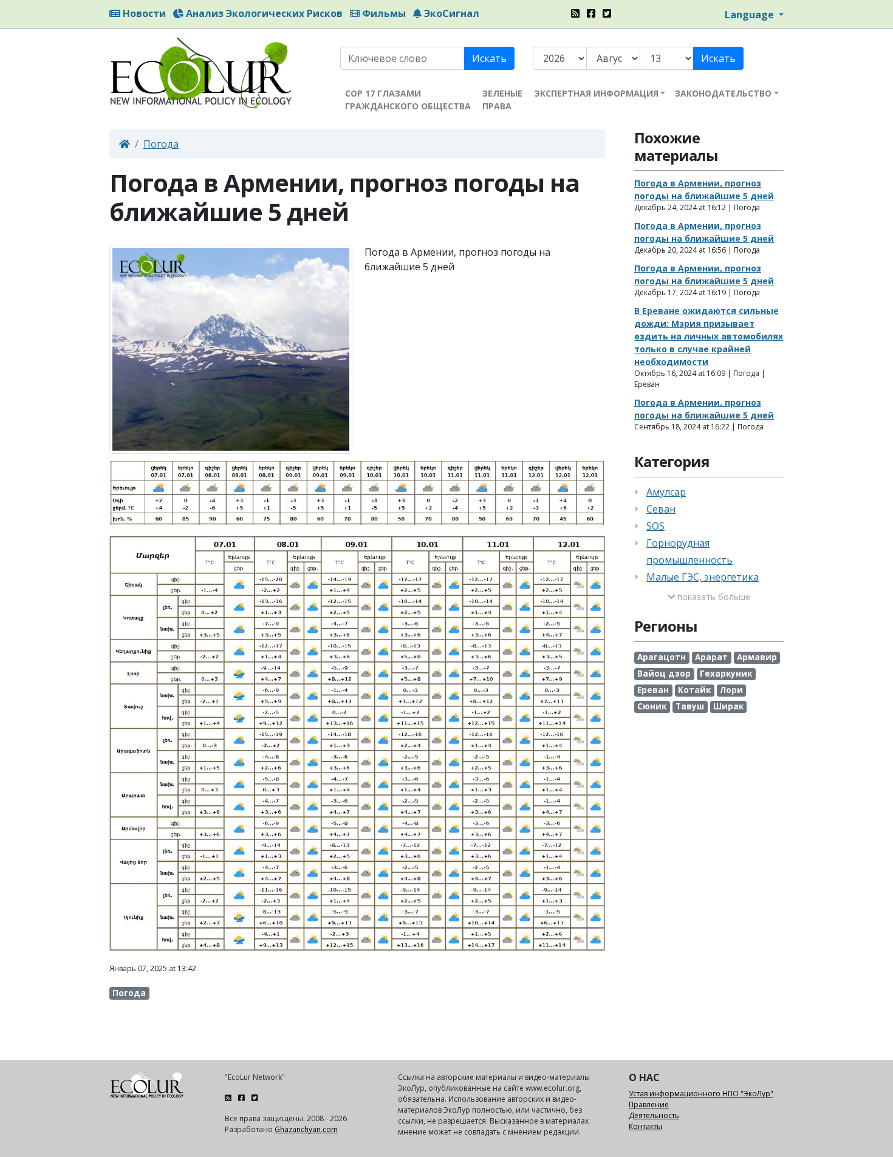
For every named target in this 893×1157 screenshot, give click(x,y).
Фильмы (383, 13)
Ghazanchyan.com (306, 1129)
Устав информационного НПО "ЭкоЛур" (701, 1093)
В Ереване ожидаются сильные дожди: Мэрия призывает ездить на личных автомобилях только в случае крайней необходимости (708, 336)
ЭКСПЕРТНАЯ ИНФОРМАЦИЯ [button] (597, 93)
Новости (143, 13)
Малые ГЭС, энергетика (702, 577)
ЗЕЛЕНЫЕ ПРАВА (502, 99)
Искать (489, 58)
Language (750, 14)
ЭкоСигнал (450, 13)
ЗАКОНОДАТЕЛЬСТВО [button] (723, 93)
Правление (649, 1104)
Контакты (645, 1126)
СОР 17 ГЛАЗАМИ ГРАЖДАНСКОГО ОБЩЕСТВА (408, 99)
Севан (661, 509)
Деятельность (654, 1115)
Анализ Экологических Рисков (263, 13)
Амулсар (666, 492)
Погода (161, 144)
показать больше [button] (712, 596)
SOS (655, 526)
